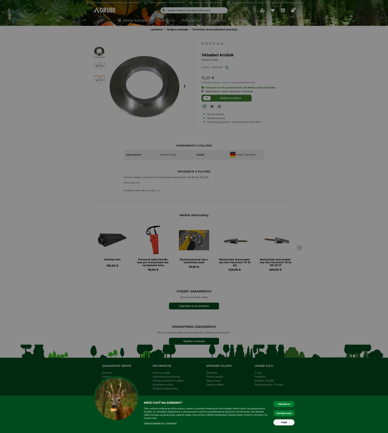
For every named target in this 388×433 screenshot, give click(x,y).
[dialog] (194, 216)
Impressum (171, 423)
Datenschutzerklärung (154, 423)
